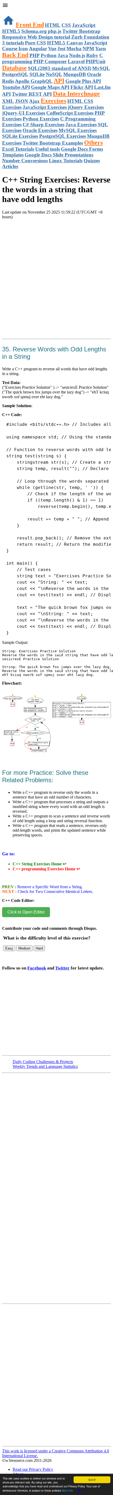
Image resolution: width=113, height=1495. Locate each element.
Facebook (36, 968)
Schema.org (34, 31)
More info (67, 1490)
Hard (39, 948)
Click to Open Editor (26, 912)
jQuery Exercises (86, 107)
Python (48, 55)
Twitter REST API (32, 94)
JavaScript (83, 25)
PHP (34, 55)
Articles (10, 166)
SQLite (37, 74)
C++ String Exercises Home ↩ (39, 864)
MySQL (101, 68)
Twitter (62, 968)
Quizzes (92, 160)
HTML (52, 25)
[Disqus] (56, 1377)
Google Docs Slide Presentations (59, 155)
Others (93, 142)
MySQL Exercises (78, 130)
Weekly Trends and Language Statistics (45, 1066)
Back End (15, 55)
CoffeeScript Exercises (70, 113)
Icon (23, 48)
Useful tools (47, 149)
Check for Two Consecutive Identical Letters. (55, 891)
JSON (21, 101)
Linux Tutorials (66, 160)
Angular (38, 48)
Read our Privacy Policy (33, 1469)
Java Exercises (81, 124)
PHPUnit (95, 61)
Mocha (73, 48)
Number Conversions (25, 160)
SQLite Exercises (20, 136)
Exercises (53, 100)
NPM (88, 48)
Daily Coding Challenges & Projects (43, 1061)
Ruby (92, 55)
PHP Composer (50, 61)
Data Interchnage (76, 93)
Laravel (76, 61)
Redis (8, 81)
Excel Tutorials (18, 149)
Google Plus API (83, 81)
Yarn (100, 48)
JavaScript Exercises (45, 107)
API (59, 80)
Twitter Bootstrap (81, 31)
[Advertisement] (56, 285)
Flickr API (81, 87)
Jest (61, 48)
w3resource (11, 11)
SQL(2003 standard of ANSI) (59, 68)
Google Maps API (50, 87)
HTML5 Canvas (65, 43)
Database (14, 67)
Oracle (94, 74)
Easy (9, 948)
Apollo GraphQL (34, 81)
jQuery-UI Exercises (23, 113)
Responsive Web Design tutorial (36, 37)
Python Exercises (41, 119)
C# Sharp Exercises (43, 124)
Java (63, 55)
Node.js (77, 55)
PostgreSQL (15, 74)
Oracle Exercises (40, 130)
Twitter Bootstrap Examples (53, 143)
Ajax (34, 101)
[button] (56, 5)
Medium (24, 948)
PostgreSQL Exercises (62, 136)
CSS (66, 25)
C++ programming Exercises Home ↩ (46, 869)
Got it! (92, 1480)
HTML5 (11, 31)
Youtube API (16, 87)
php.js (54, 31)
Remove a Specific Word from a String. (49, 887)
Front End (30, 24)
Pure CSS (35, 43)
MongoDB (74, 74)
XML (8, 101)
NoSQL (54, 74)
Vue (52, 48)
